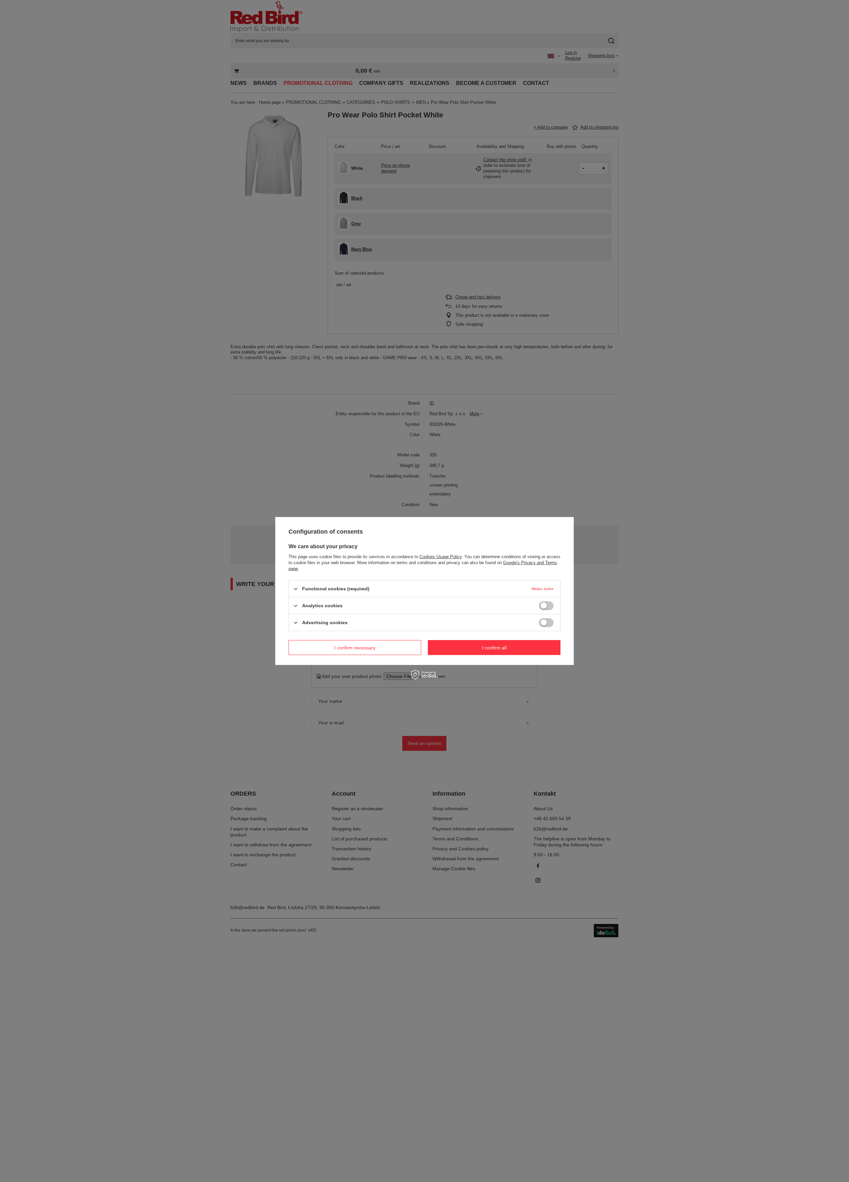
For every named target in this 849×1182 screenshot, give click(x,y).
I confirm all (494, 647)
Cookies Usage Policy (441, 556)
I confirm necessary (354, 647)
